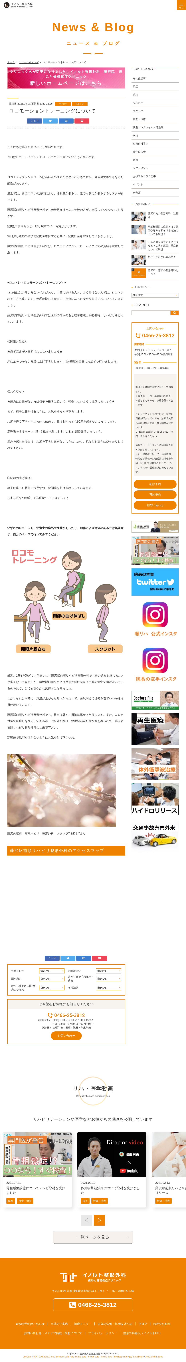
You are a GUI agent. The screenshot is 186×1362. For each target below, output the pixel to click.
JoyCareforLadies (154, 1356)
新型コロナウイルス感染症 (148, 127)
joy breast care (136, 1356)
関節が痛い (74, 970)
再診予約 (155, 494)
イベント (138, 184)
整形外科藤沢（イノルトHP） (142, 1333)
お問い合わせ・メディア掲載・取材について (53, 1333)
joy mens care (62, 1356)
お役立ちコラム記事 (144, 176)
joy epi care (93, 1356)
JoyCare (27, 1356)
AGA (35, 1356)
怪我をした (17, 970)
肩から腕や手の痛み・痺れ (81, 978)
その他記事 (139, 78)
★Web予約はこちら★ (30, 1323)
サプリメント (140, 168)
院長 (135, 86)
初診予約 (155, 484)
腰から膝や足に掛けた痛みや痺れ (24, 987)
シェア (35, 120)
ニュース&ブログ (29, 62)
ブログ (142, 1323)
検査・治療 (139, 119)
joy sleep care (121, 1356)
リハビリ (63, 104)
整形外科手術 (140, 143)
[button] (86, 1220)
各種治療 (73, 987)
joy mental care (78, 1356)
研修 (135, 159)
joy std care (106, 1356)
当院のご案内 (59, 1323)
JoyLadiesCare (46, 1356)
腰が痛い (16, 978)
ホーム (11, 62)
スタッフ (80, 104)
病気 (135, 135)
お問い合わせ (66, 1035)
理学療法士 (139, 151)
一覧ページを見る (93, 1237)
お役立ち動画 (162, 1323)
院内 (135, 94)
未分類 (137, 192)
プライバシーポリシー (102, 1333)
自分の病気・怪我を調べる (115, 1323)
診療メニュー (83, 1323)
